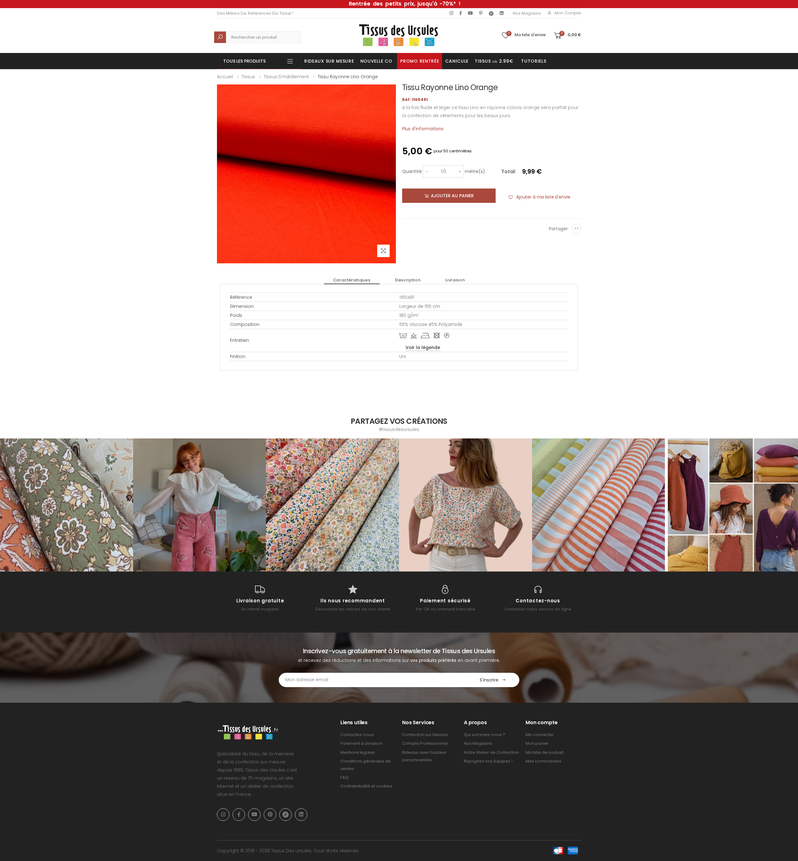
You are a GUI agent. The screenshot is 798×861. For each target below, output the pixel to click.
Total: (508, 171)
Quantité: (412, 171)
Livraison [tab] (455, 280)
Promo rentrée (419, 61)
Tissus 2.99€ (494, 61)
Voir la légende (423, 347)
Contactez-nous (357, 735)
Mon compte (568, 13)
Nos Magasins (527, 13)
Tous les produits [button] (244, 61)
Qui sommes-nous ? (484, 735)
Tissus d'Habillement (286, 77)
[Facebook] (460, 13)
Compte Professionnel (425, 743)
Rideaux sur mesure (329, 61)
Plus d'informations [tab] (423, 129)
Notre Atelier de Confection (491, 752)
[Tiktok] (491, 13)
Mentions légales (357, 752)
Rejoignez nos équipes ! (488, 761)
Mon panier (537, 743)
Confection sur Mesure (425, 735)
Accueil (225, 77)
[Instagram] (451, 13)
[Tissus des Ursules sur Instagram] (66, 505)
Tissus (248, 77)
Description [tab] (408, 280)
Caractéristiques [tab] (351, 280)
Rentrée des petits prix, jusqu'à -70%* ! (404, 3)
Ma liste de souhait (544, 752)
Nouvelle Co (376, 61)
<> (576, 228)
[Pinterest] (481, 13)
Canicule (457, 61)
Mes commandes (543, 761)
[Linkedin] (501, 13)
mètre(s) (475, 171)
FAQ (344, 777)
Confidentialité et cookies (366, 786)
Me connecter (540, 735)
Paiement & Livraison (361, 743)
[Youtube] (470, 13)
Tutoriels (533, 61)
